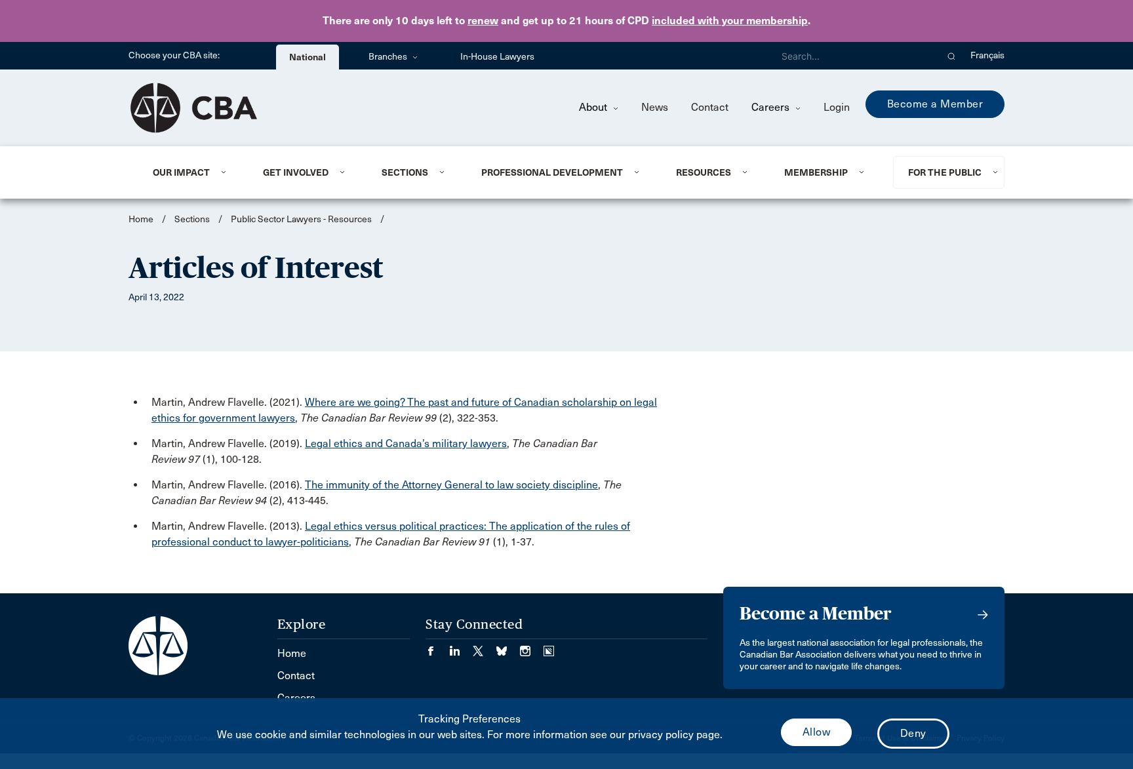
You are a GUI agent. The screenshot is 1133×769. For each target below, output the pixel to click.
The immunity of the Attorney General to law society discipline (451, 485)
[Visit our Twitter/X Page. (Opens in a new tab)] (484, 647)
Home (141, 219)
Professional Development (552, 172)
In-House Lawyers (497, 56)
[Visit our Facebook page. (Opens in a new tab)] (437, 647)
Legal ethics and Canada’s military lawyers (406, 443)
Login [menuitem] (837, 107)
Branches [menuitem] (388, 56)
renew (482, 20)
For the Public (945, 172)
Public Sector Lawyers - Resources (301, 219)
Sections (405, 172)
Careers (771, 107)
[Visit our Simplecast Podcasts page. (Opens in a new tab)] (549, 647)
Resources (703, 172)
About (594, 107)
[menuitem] (192, 172)
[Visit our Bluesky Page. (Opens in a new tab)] (508, 647)
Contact (709, 107)
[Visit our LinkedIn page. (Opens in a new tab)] (461, 647)
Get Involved (295, 172)
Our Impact (181, 172)
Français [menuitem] (987, 55)
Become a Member (935, 104)
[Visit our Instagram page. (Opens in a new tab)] (532, 647)
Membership (816, 172)
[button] (952, 55)
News (654, 107)
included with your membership (730, 20)
